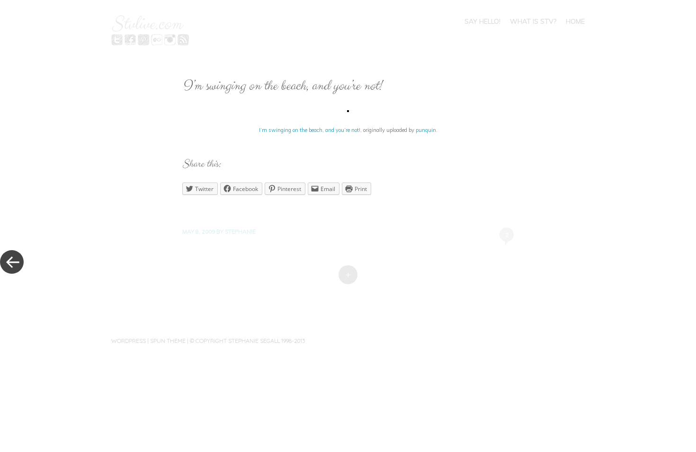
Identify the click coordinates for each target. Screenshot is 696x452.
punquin (426, 130)
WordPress (128, 340)
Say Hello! (482, 21)
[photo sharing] (348, 109)
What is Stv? (533, 21)
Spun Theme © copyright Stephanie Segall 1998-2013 (227, 340)
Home (575, 21)
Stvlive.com (146, 24)
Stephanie (240, 231)
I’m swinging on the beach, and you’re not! (309, 130)
